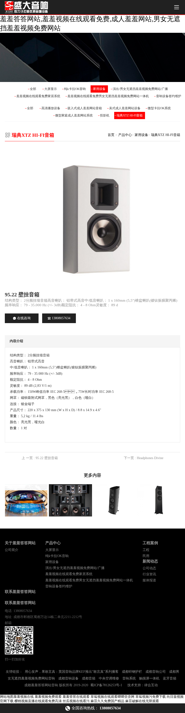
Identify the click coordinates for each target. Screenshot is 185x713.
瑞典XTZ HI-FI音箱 (130, 115)
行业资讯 (149, 574)
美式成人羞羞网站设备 (124, 108)
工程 (146, 550)
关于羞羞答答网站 (20, 543)
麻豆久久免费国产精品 (107, 701)
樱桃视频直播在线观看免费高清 (38, 701)
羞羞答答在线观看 (76, 697)
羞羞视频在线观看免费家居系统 (38, 96)
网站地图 (6, 697)
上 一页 (40, 458)
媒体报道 (149, 580)
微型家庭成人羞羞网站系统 (74, 115)
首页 (111, 135)
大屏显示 (50, 89)
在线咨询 (24, 318)
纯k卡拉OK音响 (75, 89)
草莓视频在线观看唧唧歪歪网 (112, 697)
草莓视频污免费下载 (150, 697)
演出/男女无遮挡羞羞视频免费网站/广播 (140, 89)
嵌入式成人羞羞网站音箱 (84, 108)
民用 (146, 556)
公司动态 (149, 568)
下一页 (143, 458)
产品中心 (125, 135)
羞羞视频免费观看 (48, 697)
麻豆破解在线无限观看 (142, 701)
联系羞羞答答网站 (20, 592)
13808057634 (61, 318)
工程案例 (150, 543)
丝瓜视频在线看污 (76, 701)
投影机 (104, 115)
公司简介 (11, 550)
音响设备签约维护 (168, 96)
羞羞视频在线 (23, 697)
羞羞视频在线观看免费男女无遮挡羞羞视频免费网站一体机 (108, 96)
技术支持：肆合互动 (142, 685)
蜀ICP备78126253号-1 (106, 685)
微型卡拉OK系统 (159, 108)
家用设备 (99, 89)
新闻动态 (150, 561)
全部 (33, 89)
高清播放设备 (50, 108)
